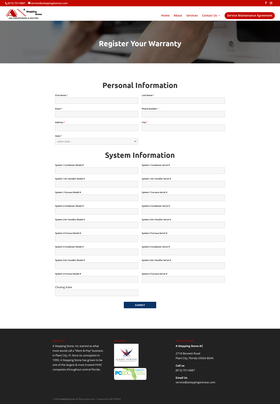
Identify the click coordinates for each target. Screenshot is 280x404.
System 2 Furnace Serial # (154, 233)
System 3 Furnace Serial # (154, 273)
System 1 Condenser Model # (69, 165)
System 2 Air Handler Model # (70, 219)
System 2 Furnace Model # (68, 233)
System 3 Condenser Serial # (156, 246)
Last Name (148, 95)
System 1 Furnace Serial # (154, 192)
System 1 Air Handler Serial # (156, 178)
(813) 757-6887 (185, 370)
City (144, 122)
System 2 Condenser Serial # (156, 205)
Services (192, 15)
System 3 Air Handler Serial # (156, 260)
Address (60, 122)
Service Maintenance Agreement (249, 16)
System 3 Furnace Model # (68, 273)
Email (58, 108)
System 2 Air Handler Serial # (156, 219)
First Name (61, 95)
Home (165, 15)
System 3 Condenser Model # (69, 246)
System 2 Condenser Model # (69, 205)
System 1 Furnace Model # (68, 192)
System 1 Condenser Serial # (156, 165)
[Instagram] (271, 4)
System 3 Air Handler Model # (70, 260)
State (58, 135)
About (178, 15)
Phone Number (150, 108)
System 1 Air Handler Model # (70, 178)
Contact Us (209, 15)
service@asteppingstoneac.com (195, 382)
